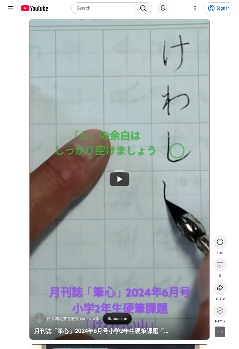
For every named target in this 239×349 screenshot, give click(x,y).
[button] (39, 318)
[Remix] (220, 310)
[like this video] (220, 242)
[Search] (143, 8)
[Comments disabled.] (220, 265)
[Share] (220, 288)
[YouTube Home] (34, 8)
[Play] (119, 179)
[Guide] (10, 8)
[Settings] (194, 8)
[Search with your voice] (163, 8)
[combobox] (104, 8)
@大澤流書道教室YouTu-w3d (74, 318)
